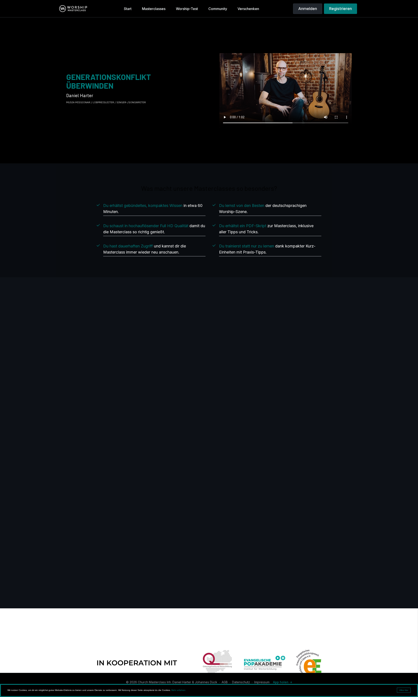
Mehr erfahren (178, 690)
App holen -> (282, 682)
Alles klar (403, 690)
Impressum (262, 682)
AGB (225, 682)
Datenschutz (241, 682)
